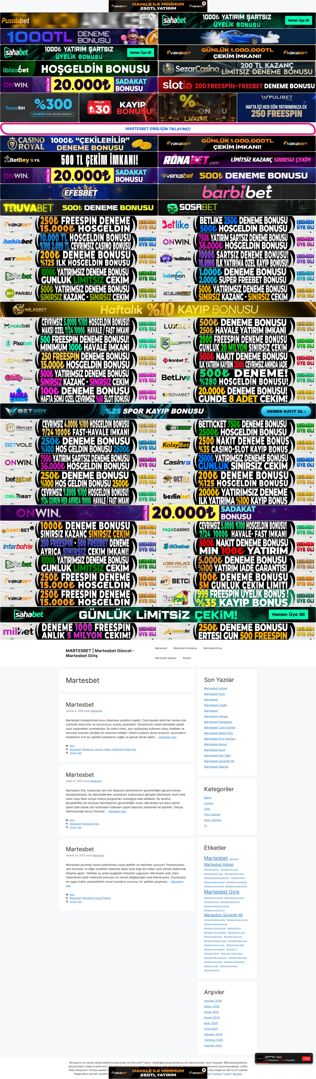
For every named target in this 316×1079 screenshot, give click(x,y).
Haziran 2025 (213, 1045)
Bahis (207, 797)
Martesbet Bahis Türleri (234, 874)
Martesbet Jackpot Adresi (96, 749)
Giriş (72, 745)
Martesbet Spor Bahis (235, 945)
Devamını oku (168, 737)
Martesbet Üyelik (215, 705)
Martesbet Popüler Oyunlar (215, 941)
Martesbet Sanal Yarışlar (214, 945)
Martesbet (161, 648)
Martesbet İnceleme (185, 648)
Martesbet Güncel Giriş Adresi (216, 906)
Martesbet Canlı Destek (219, 727)
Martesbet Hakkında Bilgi (214, 920)
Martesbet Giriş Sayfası (219, 738)
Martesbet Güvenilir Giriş (214, 910)
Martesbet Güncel (211, 902)
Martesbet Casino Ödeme (96, 898)
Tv (205, 825)
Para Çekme (212, 814)
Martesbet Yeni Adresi (213, 962)
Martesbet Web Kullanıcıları (215, 958)
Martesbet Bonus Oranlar (214, 882)
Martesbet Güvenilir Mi (219, 761)
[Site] (79, 224)
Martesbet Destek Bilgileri (236, 886)
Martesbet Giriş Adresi (213, 898)
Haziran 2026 (213, 1000)
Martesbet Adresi (215, 688)
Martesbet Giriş (213, 648)
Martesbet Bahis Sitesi (213, 874)
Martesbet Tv (231, 949)
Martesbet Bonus (215, 744)
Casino (208, 803)
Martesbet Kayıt (214, 750)
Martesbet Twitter (211, 953)
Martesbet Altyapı (216, 716)
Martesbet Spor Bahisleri (214, 949)
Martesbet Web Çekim (238, 958)
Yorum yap (76, 752)
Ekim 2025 (211, 1023)
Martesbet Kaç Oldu (217, 755)
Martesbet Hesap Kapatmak (215, 924)
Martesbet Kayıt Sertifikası (215, 933)
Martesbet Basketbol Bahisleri (216, 878)
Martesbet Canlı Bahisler (236, 882)
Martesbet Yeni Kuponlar (234, 962)
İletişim (187, 658)
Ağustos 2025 (213, 1034)
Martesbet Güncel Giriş (230, 902)
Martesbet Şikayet (165, 658)
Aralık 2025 (211, 1012)
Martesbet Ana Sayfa (229, 869)
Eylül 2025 (211, 1028)
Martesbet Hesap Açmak (237, 920)
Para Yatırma (212, 820)
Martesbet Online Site (124, 749)
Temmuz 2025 (213, 1040)
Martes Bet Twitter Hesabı (232, 953)
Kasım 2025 (212, 1017)
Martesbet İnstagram (218, 722)
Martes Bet (233, 859)
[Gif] (158, 309)
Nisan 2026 (211, 1006)
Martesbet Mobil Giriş (218, 733)
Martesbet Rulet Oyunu (237, 941)
